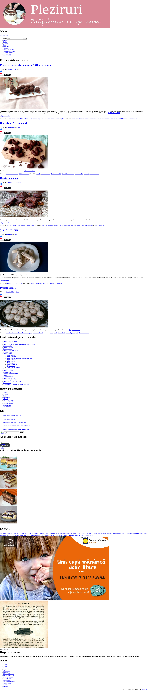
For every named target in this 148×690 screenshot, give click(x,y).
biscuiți (38, 174)
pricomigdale (74, 333)
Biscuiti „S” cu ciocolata (14, 122)
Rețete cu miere (7, 352)
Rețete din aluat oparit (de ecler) (12, 381)
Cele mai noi (6, 40)
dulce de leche (104, 533)
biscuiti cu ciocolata (56, 174)
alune (51, 333)
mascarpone (128, 533)
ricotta (64, 535)
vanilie (79, 535)
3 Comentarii (58, 283)
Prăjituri (5, 43)
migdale (65, 333)
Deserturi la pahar (8, 52)
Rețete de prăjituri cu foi (9, 380)
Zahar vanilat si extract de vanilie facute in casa (16, 429)
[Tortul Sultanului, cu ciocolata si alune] (8, 505)
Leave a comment (132, 118)
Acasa (5, 664)
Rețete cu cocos (7, 349)
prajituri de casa (58, 535)
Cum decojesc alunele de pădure (12, 415)
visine (87, 535)
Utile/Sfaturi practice (9, 681)
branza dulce (23, 533)
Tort (76, 535)
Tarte (4, 45)
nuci (69, 333)
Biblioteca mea (7, 683)
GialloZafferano (112, 113)
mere (133, 533)
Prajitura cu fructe (24, 535)
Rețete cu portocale (12, 364)
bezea (15, 533)
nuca (7, 535)
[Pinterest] (74, 73)
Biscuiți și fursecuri (8, 49)
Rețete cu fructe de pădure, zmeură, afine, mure (19, 358)
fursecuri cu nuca (68, 225)
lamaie (123, 533)
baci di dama (75, 118)
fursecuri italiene (112, 118)
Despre (5, 684)
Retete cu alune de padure (36, 118)
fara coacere (116, 533)
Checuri (5, 48)
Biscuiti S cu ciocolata (12, 174)
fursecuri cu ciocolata (90, 118)
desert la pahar (97, 533)
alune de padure (9, 533)
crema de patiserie (71, 533)
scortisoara (69, 535)
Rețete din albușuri (8, 376)
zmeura (91, 535)
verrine (83, 535)
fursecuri (81, 118)
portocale (17, 535)
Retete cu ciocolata (49, 118)
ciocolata (80, 174)
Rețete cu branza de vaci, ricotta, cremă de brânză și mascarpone (20, 344)
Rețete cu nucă (7, 372)
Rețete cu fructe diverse (13, 367)
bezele (55, 333)
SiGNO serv (144, 689)
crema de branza (63, 533)
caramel (34, 533)
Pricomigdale (8, 287)
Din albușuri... (10, 333)
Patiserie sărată (7, 55)
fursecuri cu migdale (102, 118)
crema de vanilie (81, 533)
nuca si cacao (77, 225)
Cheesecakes (6, 46)
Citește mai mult (5, 116)
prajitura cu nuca (42, 535)
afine (1, 533)
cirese (54, 533)
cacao (76, 174)
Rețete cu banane (11, 355)
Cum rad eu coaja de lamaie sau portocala (14, 422)
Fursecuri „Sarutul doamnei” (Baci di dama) (26, 65)
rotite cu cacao (89, 225)
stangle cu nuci (50, 283)
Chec (37, 533)
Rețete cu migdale (8, 369)
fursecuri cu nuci (40, 283)
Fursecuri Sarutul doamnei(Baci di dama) (17, 118)
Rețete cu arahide (8, 343)
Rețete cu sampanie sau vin (10, 373)
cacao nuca (44, 225)
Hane (19, 69)
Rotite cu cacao (9, 178)
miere (136, 533)
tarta (73, 535)
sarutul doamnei (122, 118)
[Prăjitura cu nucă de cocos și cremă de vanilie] (8, 488)
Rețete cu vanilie (7, 375)
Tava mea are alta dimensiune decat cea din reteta (16, 425)
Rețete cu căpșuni (11, 356)
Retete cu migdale (59, 118)
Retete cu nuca (21, 225)
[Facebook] (74, 71)
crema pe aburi (89, 533)
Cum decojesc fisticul (9, 419)
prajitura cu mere (33, 535)
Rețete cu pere (11, 363)
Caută (5, 38)
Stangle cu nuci (19, 283)
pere (13, 535)
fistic (120, 533)
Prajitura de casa (50, 535)
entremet (110, 533)
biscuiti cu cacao (45, 174)
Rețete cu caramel (8, 347)
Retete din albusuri (38, 333)
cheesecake (42, 533)
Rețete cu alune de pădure (10, 341)
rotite (83, 225)
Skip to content (4, 35)
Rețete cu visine (11, 366)
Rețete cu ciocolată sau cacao (11, 350)
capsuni (29, 533)
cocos (57, 533)
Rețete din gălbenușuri (9, 378)
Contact (5, 686)
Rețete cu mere (11, 361)
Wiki (118, 113)
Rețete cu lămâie (11, 359)
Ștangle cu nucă (9, 229)
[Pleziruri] (55, 27)
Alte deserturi (7, 54)
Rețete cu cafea (7, 346)
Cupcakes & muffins (9, 51)
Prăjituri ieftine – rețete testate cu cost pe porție (16, 384)
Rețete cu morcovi (8, 370)
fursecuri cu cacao (58, 225)
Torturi (5, 42)
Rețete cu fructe (7, 353)
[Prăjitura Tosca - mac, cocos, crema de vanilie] (8, 470)
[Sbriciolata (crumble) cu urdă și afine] (8, 523)
